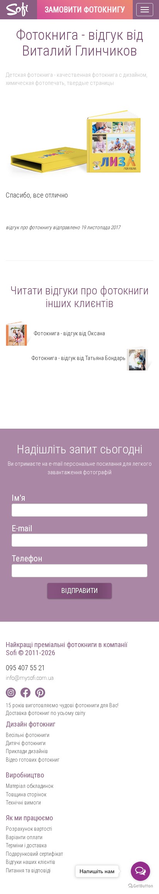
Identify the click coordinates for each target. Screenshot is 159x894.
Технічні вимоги (23, 802)
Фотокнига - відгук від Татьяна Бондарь (79, 358)
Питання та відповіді (28, 870)
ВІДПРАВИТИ (79, 590)
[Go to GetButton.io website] (140, 886)
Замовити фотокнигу (85, 10)
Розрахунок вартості (29, 829)
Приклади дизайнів (27, 751)
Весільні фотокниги (27, 735)
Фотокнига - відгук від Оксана (68, 333)
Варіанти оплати (24, 837)
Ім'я (18, 496)
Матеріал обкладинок (29, 786)
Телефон (27, 557)
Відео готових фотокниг (32, 760)
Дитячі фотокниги (26, 743)
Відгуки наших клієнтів (30, 862)
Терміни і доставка (26, 845)
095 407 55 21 (25, 668)
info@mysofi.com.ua (30, 678)
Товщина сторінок (26, 794)
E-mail (22, 527)
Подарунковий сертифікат (34, 854)
